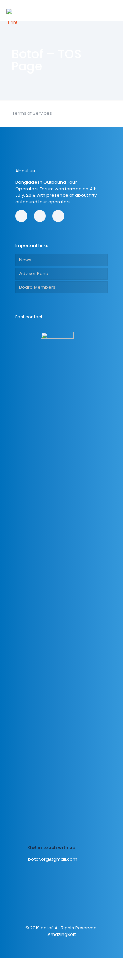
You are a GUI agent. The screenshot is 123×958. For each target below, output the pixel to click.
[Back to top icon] (61, 912)
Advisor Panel (34, 273)
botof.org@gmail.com (52, 859)
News (25, 260)
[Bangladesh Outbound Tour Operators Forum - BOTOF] (12, 10)
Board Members (37, 287)
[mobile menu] (114, 10)
